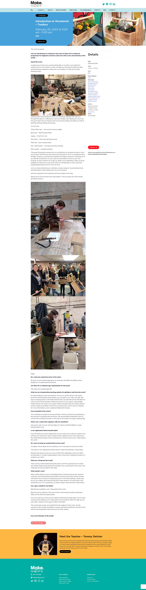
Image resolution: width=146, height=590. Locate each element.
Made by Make (73, 10)
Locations (40, 10)
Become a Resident (61, 10)
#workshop (91, 91)
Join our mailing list (93, 581)
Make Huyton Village (65, 581)
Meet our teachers (65, 551)
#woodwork (91, 89)
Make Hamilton (63, 577)
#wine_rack (91, 88)
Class (89, 77)
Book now (40, 41)
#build (89, 81)
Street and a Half (64, 583)
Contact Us (112, 10)
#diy (97, 81)
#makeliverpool (92, 85)
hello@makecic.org (38, 577)
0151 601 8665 (37, 574)
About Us (50, 10)
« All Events (42, 15)
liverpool (90, 93)
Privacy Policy (91, 579)
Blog (104, 10)
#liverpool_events (92, 83)
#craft (93, 81)
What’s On (97, 10)
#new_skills (91, 86)
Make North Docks (64, 579)
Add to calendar (39, 523)
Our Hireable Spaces (85, 10)
